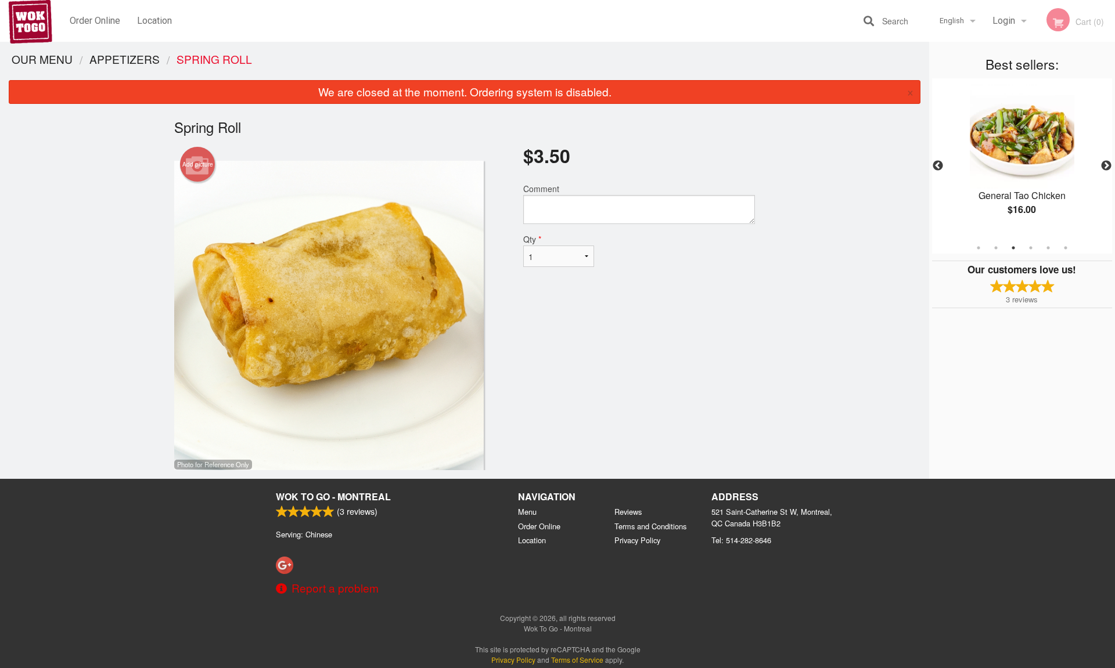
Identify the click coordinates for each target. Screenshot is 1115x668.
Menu (527, 511)
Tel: (741, 540)
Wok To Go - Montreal (333, 496)
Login (1003, 20)
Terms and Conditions (650, 526)
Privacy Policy (637, 540)
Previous (938, 166)
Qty (532, 239)
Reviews (628, 511)
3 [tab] (1013, 248)
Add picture (197, 164)
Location (154, 20)
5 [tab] (1048, 248)
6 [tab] (1065, 248)
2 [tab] (996, 248)
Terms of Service (577, 660)
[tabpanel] (1022, 159)
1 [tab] (978, 248)
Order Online (95, 20)
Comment (541, 188)
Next (1106, 166)
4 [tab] (1031, 248)
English (952, 20)
